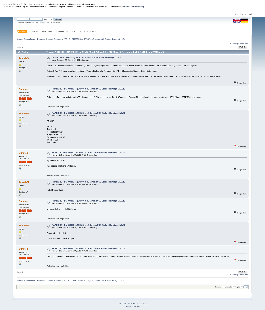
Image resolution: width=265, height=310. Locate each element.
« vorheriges (235, 44)
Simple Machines (143, 304)
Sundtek (23, 89)
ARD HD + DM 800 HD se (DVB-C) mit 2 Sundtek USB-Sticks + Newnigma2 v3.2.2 (87, 58)
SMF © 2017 (132, 304)
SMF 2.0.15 (122, 304)
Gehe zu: (218, 287)
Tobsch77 (24, 58)
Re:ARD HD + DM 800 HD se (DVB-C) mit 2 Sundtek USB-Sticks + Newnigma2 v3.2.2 (88, 89)
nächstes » (244, 44)
